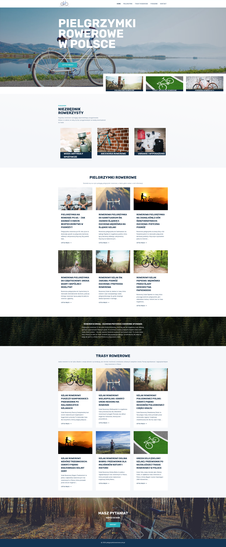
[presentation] (75, 198)
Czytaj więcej (66, 243)
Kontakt (163, 4)
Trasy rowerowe (141, 4)
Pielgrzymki (127, 4)
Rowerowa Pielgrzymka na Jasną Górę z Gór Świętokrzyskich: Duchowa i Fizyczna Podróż (150, 221)
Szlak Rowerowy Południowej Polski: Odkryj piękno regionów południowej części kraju (150, 401)
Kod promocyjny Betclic (115, 334)
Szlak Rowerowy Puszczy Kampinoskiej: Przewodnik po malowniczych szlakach (75, 401)
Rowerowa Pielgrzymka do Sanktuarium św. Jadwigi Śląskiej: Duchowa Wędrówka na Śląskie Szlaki (113, 221)
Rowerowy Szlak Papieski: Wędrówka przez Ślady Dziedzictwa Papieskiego (148, 284)
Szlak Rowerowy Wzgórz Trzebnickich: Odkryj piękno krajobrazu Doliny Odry (74, 464)
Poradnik (154, 4)
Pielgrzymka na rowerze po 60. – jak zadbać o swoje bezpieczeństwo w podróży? (73, 221)
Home (119, 4)
